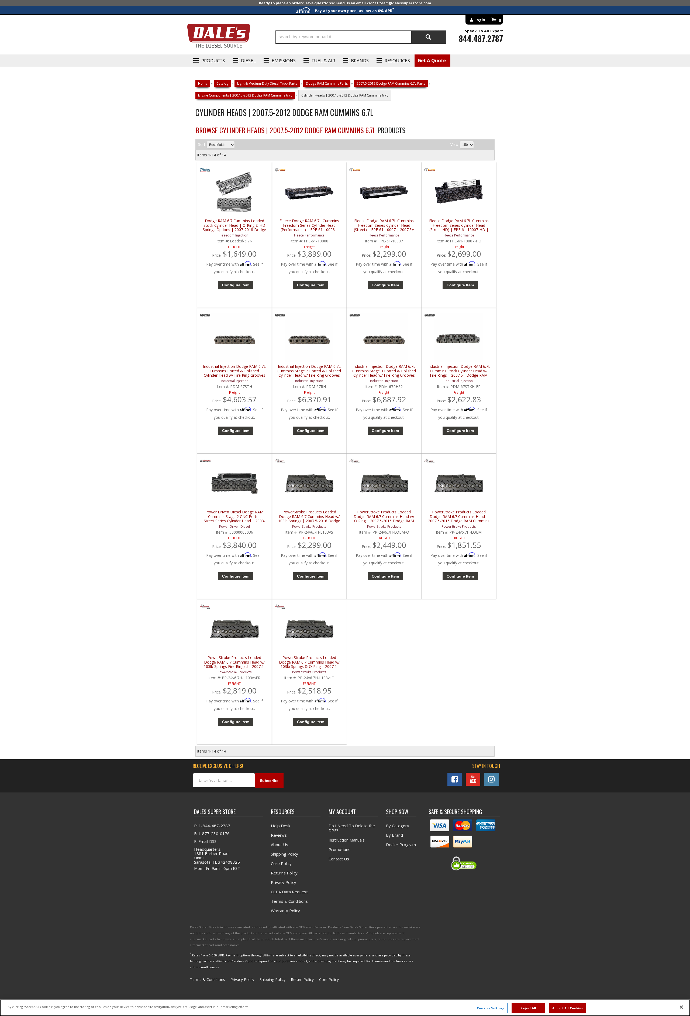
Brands (360, 60)
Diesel (248, 60)
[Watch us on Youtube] (473, 779)
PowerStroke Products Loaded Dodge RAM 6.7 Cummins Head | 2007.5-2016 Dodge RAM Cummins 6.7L (458, 516)
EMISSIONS (284, 60)
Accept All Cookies (567, 1008)
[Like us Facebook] (454, 779)
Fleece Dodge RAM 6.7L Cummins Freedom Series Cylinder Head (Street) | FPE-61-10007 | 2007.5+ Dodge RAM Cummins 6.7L (384, 225)
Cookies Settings (490, 1008)
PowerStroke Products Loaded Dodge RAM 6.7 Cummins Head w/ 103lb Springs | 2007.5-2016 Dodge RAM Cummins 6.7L (309, 516)
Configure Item (235, 285)
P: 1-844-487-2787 (212, 825)
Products (213, 60)
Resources (397, 60)
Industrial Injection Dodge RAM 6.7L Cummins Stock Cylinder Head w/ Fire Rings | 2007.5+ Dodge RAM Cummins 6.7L (458, 370)
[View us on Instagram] (491, 779)
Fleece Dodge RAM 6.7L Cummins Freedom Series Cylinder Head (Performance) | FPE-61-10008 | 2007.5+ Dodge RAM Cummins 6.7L (309, 225)
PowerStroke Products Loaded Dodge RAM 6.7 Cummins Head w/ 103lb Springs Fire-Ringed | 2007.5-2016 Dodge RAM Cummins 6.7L (234, 662)
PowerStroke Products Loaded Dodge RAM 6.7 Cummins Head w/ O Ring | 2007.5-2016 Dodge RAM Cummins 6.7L (384, 516)
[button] (360, 37)
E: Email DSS (205, 841)
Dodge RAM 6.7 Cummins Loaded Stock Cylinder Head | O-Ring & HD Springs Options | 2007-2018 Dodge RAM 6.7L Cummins (234, 225)
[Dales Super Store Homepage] (218, 37)
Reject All (528, 1008)
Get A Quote (432, 60)
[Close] (681, 1007)
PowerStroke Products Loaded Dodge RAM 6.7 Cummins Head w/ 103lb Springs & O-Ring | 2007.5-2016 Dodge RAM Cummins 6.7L (309, 662)
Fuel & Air (323, 60)
